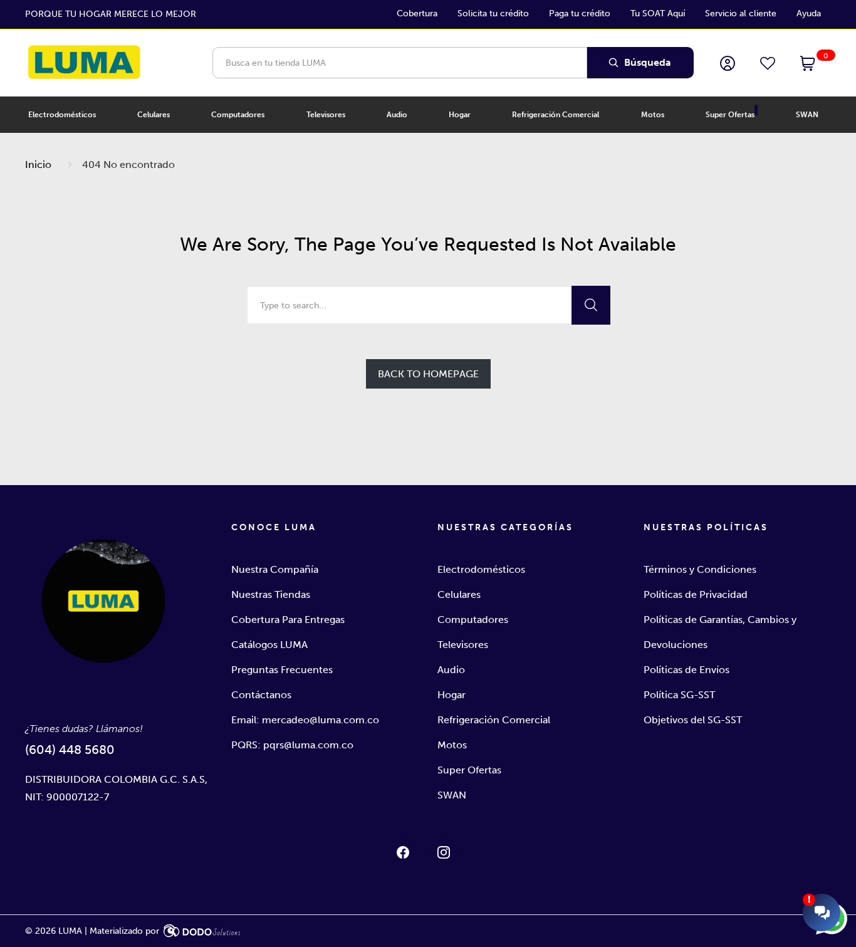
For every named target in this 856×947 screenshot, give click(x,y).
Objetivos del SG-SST (693, 720)
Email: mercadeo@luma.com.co (305, 720)
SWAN (451, 795)
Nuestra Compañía (274, 569)
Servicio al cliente (740, 13)
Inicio (38, 164)
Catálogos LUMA (269, 645)
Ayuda (808, 13)
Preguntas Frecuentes (282, 670)
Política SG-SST (679, 695)
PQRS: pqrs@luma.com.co (292, 745)
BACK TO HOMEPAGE (428, 374)
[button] (807, 64)
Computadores (472, 619)
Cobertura (417, 13)
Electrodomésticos (481, 569)
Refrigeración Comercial (493, 720)
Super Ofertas (469, 770)
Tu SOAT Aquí (657, 13)
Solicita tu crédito (493, 13)
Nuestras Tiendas (270, 594)
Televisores (462, 645)
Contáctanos (261, 695)
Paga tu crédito (579, 13)
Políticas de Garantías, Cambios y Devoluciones (720, 632)
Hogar (451, 695)
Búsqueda (646, 62)
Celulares (459, 594)
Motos (452, 745)
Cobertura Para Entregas (288, 619)
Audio (451, 670)
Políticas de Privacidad (696, 594)
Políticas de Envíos (686, 670)
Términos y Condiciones (700, 569)
